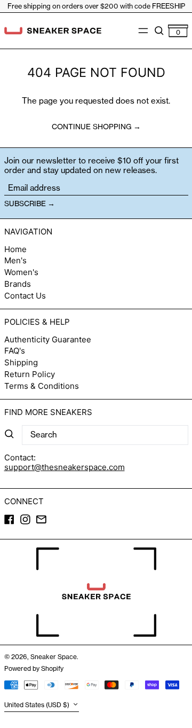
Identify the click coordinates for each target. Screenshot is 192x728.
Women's (21, 272)
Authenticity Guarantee (47, 339)
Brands (17, 284)
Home (15, 249)
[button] (159, 30)
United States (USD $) (37, 705)
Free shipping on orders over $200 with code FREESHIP (96, 6)
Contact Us (25, 296)
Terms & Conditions (41, 386)
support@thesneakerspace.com (64, 467)
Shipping (21, 362)
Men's (15, 260)
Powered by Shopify (33, 668)
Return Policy (29, 374)
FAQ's (14, 351)
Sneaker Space (53, 657)
